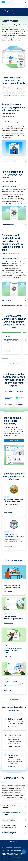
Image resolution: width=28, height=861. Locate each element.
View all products (14, 364)
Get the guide (8, 623)
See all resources (13, 699)
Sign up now (13, 440)
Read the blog (8, 591)
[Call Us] (24, 851)
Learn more (7, 351)
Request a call (12, 727)
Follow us (10, 766)
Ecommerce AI (6, 785)
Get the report (8, 690)
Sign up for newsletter (14, 746)
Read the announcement (8, 13)
